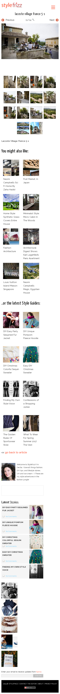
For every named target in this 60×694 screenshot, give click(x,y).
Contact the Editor (28, 684)
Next (52, 20)
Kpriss (38, 672)
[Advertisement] (30, 66)
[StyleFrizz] (11, 8)
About (40, 684)
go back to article (16, 452)
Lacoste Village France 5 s (30, 14)
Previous (10, 20)
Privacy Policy (51, 684)
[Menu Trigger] (53, 7)
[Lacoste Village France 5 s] (30, 41)
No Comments (11, 516)
